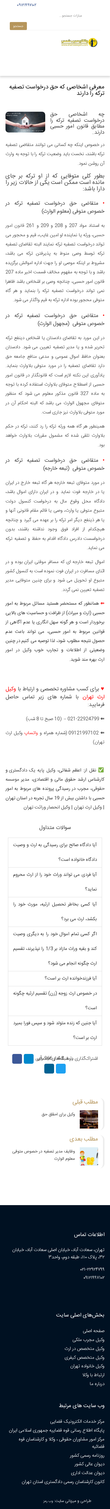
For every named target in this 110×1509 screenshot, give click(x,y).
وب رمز (48, 1501)
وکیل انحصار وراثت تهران (47, 807)
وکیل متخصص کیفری (84, 1357)
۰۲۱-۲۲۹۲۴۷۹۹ (92, 1269)
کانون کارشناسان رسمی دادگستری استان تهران (63, 1482)
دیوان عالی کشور (90, 1464)
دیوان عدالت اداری (88, 1473)
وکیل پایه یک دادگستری (32, 770)
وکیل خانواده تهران (87, 1366)
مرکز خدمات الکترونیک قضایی (77, 1421)
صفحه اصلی (94, 1331)
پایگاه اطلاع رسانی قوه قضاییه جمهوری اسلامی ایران (57, 1430)
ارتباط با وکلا (93, 1375)
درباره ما (97, 1384)
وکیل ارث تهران (88, 807)
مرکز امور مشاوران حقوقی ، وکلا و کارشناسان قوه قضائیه (62, 1443)
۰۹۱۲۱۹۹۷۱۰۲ (25, 5)
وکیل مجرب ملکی (88, 1340)
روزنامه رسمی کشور (87, 1455)
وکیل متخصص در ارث (84, 1349)
